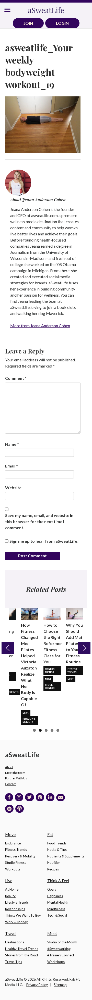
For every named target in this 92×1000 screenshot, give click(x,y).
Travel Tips (13, 962)
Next (84, 648)
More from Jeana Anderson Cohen (40, 325)
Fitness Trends (49, 671)
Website (13, 487)
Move (25, 713)
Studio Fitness (49, 686)
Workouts (12, 869)
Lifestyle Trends (17, 902)
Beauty (10, 896)
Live (8, 880)
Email (11, 465)
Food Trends (56, 843)
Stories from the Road (21, 955)
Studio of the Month (62, 942)
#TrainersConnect (60, 955)
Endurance (13, 843)
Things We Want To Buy (23, 915)
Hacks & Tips (57, 849)
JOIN (28, 23)
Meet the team (15, 773)
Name (12, 444)
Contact (10, 784)
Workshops (56, 962)
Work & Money (16, 922)
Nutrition (54, 862)
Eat (50, 834)
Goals (51, 889)
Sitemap (60, 984)
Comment (16, 378)
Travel (10, 933)
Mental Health (57, 902)
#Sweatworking (59, 949)
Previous (8, 648)
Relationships (15, 909)
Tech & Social (57, 915)
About (9, 767)
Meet (52, 933)
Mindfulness (56, 909)
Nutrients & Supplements (65, 856)
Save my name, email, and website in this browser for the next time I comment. (39, 521)
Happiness (55, 896)
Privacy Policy (37, 984)
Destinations (14, 942)
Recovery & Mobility (28, 720)
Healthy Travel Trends (21, 949)
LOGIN (62, 23)
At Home (11, 889)
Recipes (53, 869)
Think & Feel (58, 880)
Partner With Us (16, 778)
